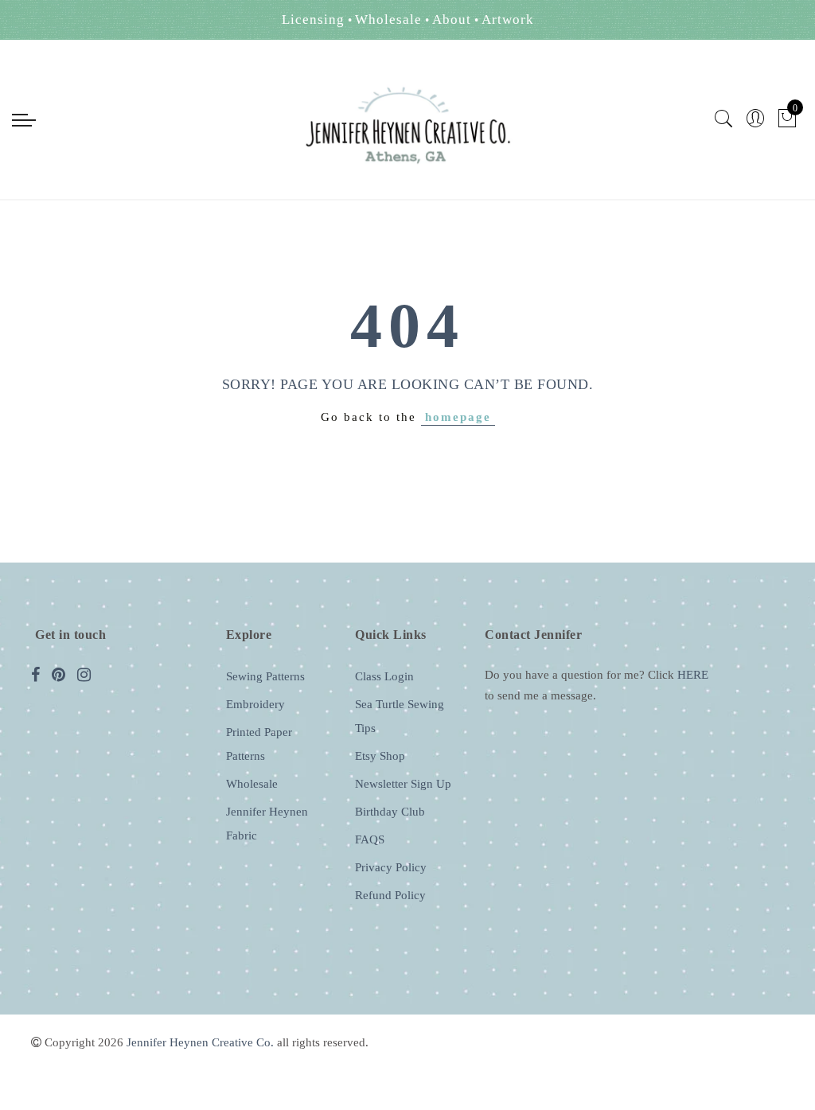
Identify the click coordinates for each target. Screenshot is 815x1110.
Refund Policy (390, 895)
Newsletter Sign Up (403, 783)
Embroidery (255, 704)
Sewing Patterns (265, 676)
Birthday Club (390, 811)
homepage (458, 417)
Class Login (384, 676)
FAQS (369, 839)
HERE (692, 674)
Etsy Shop (380, 756)
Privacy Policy (391, 867)
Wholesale (252, 783)
